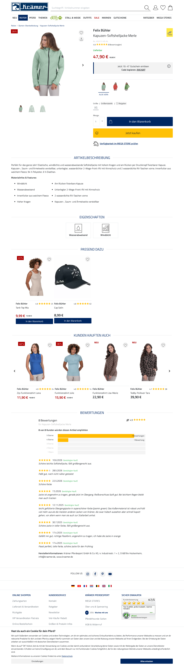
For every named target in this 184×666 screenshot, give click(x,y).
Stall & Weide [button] (73, 17)
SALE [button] (96, 17)
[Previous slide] (13, 65)
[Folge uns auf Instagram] (88, 574)
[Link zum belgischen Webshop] (98, 585)
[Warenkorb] (170, 7)
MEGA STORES (164, 17)
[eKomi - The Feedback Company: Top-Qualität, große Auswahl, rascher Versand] (138, 608)
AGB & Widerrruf (93, 624)
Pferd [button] (32, 17)
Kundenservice (57, 595)
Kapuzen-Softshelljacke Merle (52, 25)
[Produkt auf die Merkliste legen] (81, 32)
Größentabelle (107, 103)
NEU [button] (15, 17)
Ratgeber (123, 103)
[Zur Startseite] (29, 6)
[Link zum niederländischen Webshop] (92, 585)
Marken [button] (106, 17)
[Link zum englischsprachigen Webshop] (104, 585)
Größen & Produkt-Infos (60, 624)
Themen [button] (42, 17)
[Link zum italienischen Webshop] (110, 585)
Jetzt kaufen (133, 133)
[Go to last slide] (14, 371)
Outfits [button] (87, 17)
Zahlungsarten (19, 601)
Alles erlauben (146, 661)
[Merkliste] (162, 7)
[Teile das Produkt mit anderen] (81, 39)
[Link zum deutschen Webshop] (73, 585)
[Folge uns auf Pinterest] (103, 574)
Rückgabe (17, 612)
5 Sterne (50, 435)
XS (95, 107)
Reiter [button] (23, 17)
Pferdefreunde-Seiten (96, 618)
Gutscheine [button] (120, 17)
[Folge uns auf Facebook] (95, 574)
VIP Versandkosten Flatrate (25, 618)
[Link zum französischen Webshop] (86, 585)
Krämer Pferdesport (97, 595)
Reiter (13, 25)
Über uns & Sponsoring (96, 606)
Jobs (97, 612)
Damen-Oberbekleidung (28, 25)
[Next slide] (82, 65)
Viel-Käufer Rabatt (58, 618)
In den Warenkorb (34, 321)
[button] (56, 18)
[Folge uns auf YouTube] (110, 574)
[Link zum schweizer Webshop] (79, 585)
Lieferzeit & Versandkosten (25, 606)
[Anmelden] (155, 7)
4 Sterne (50, 439)
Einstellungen (37, 661)
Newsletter (54, 612)
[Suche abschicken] (147, 8)
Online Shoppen (21, 595)
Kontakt (52, 601)
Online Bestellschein (22, 624)
